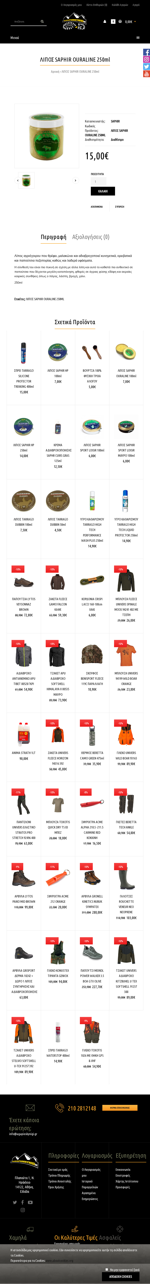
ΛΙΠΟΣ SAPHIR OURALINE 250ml (80, 71)
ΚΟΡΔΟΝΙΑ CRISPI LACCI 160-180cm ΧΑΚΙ (92, 604)
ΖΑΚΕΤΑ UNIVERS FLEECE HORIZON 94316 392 (58, 758)
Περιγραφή (53, 236)
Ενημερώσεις (90, 1199)
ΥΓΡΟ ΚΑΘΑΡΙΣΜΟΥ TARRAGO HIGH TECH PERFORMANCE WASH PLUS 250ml (92, 529)
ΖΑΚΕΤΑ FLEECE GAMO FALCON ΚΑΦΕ (58, 604)
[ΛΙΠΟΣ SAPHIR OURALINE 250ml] (47, 136)
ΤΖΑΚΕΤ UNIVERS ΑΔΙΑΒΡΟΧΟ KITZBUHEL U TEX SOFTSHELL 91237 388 (126, 981)
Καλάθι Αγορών (120, 4)
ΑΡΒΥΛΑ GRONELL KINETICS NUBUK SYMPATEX (92, 901)
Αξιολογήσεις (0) (91, 236)
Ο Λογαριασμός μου (71, 4)
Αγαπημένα (97, 206)
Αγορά (136, 4)
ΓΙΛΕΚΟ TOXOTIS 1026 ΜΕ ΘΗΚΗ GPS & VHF (92, 1055)
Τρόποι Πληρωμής (59, 1175)
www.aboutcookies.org (59, 1260)
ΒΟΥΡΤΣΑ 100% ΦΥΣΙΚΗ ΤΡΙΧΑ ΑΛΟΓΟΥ (92, 376)
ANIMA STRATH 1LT (24, 753)
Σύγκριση (119, 206)
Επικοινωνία (123, 1169)
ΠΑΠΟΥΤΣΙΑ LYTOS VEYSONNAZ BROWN (23, 604)
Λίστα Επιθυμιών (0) (96, 4)
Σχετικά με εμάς (58, 1169)
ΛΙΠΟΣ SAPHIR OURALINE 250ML (45, 299)
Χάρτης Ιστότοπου (127, 1181)
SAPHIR (115, 121)
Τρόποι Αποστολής (59, 1181)
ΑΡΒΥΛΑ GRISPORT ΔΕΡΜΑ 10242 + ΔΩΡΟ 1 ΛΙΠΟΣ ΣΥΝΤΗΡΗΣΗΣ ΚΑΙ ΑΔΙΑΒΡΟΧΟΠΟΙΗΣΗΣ (25, 981)
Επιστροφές (123, 1175)
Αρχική (55, 71)
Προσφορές (123, 1187)
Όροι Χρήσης (56, 1187)
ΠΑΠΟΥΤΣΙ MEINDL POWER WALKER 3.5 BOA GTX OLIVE (92, 976)
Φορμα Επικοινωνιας (120, 1108)
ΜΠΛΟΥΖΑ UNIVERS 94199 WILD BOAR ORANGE (126, 678)
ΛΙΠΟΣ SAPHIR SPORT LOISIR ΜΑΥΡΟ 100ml (126, 450)
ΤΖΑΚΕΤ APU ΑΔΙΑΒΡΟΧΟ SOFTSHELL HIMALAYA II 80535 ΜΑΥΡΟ (58, 683)
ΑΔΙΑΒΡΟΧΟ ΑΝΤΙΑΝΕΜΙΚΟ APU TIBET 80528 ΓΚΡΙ (23, 678)
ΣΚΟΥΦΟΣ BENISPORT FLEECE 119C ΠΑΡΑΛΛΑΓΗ (92, 678)
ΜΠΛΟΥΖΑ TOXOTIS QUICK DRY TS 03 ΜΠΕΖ (58, 827)
